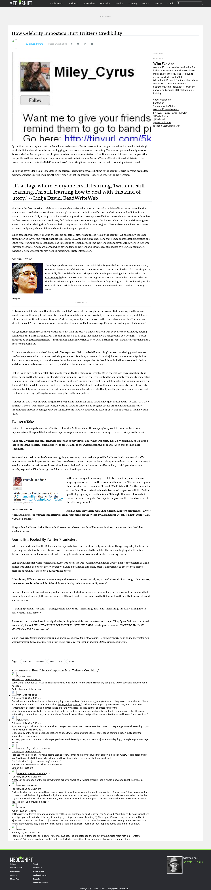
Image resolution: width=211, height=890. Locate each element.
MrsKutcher (118, 486)
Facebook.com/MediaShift (166, 125)
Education (105, 3)
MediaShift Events (40, 875)
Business (73, 3)
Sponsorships (38, 871)
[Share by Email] (90, 43)
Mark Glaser (193, 862)
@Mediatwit (159, 119)
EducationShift (16, 868)
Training (132, 3)
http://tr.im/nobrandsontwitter (28, 711)
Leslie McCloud (24, 785)
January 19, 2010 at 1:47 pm (26, 832)
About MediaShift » (163, 99)
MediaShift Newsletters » (166, 109)
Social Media (56, 3)
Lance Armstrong (21, 243)
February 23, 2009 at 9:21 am (26, 776)
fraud (52, 661)
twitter (71, 661)
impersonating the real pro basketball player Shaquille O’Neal (68, 235)
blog (71, 642)
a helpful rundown (117, 511)
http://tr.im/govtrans (70, 704)
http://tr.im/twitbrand (101, 701)
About (35, 864)
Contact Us (37, 868)
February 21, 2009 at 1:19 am (26, 698)
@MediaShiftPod (162, 122)
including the (51, 175)
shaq (61, 661)
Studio (170, 3)
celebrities (27, 661)
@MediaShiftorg (161, 116)
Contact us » (159, 103)
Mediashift (21, 2)
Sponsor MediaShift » (164, 106)
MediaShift (21, 859)
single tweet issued (129, 162)
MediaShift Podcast (41, 882)
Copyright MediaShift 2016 (118, 889)
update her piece (119, 562)
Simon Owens (36, 43)
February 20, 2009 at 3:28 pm (26, 679)
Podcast (146, 3)
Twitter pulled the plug (42, 154)
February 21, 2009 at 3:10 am (26, 723)
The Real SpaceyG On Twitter (31, 773)
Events (158, 3)
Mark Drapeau (24, 694)
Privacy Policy (85, 889)
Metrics (119, 3)
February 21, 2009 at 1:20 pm (26, 751)
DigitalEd (36, 879)
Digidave (21, 676)
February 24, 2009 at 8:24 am (26, 788)
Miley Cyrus (42, 243)
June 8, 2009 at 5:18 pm (24, 810)
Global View (89, 3)
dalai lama (40, 661)
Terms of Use (99, 889)
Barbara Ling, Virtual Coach (31, 748)
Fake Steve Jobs (53, 277)
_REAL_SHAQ (69, 239)
